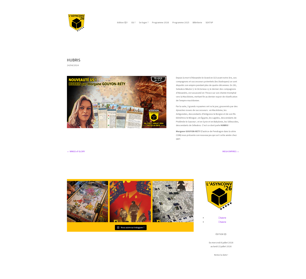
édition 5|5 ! (122, 22)
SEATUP (209, 22)
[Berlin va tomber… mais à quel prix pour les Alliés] (130, 201)
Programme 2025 (180, 22)
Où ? (133, 22)
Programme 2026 (160, 22)
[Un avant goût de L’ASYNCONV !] (87, 201)
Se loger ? (144, 22)
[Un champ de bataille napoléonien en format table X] (173, 201)
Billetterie (197, 22)
